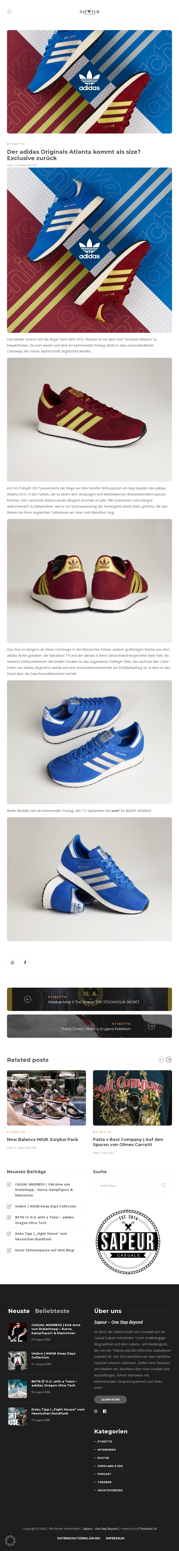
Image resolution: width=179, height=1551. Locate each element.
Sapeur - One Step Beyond (100, 1529)
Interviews (106, 1449)
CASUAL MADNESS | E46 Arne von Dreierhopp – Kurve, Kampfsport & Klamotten (44, 1190)
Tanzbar (104, 1482)
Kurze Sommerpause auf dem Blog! (44, 1250)
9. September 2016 (25, 1147)
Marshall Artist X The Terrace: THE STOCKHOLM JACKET (93, 1002)
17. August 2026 (40, 1420)
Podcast (104, 1474)
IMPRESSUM (115, 1538)
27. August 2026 (40, 1339)
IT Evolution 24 (147, 1529)
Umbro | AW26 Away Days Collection (45, 1206)
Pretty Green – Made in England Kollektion (96, 1029)
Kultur (103, 1458)
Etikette (16, 144)
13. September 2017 (25, 165)
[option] (46, 1109)
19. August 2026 (40, 1392)
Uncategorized (110, 1490)
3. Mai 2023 (107, 1152)
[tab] (19, 1311)
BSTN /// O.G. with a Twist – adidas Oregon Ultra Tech (44, 1220)
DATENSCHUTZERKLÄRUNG (78, 1538)
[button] (10, 1540)
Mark (10, 165)
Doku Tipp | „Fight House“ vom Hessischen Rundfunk (41, 1236)
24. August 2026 (41, 1364)
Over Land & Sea (110, 1466)
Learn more (110, 1399)
